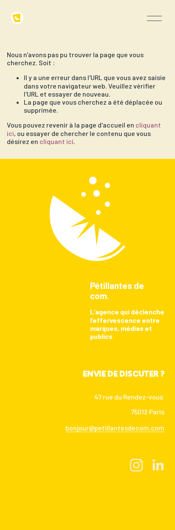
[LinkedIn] (157, 465)
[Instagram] (136, 465)
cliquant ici (56, 141)
